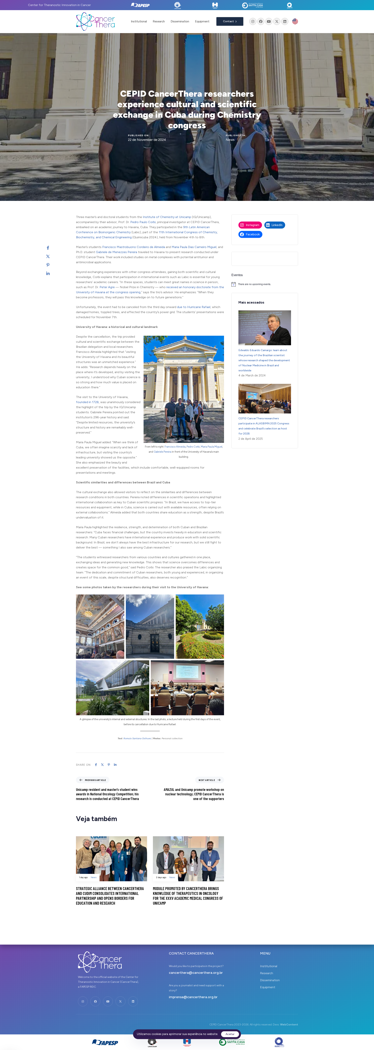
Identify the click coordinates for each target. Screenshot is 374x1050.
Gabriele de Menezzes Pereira (116, 252)
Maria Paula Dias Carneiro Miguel (194, 247)
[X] (52, 256)
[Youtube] (268, 21)
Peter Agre (107, 287)
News (230, 140)
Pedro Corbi (193, 446)
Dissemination (180, 21)
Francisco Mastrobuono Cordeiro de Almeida (133, 247)
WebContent (289, 1024)
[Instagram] (252, 21)
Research (159, 21)
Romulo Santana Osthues (137, 738)
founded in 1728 (87, 402)
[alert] (264, 284)
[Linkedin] (284, 21)
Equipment (202, 21)
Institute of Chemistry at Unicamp (167, 217)
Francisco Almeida (175, 446)
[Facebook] (260, 21)
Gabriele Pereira (162, 451)
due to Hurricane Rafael (193, 307)
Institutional (139, 21)
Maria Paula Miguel (211, 446)
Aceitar (230, 1034)
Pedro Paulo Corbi (143, 222)
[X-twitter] (276, 21)
